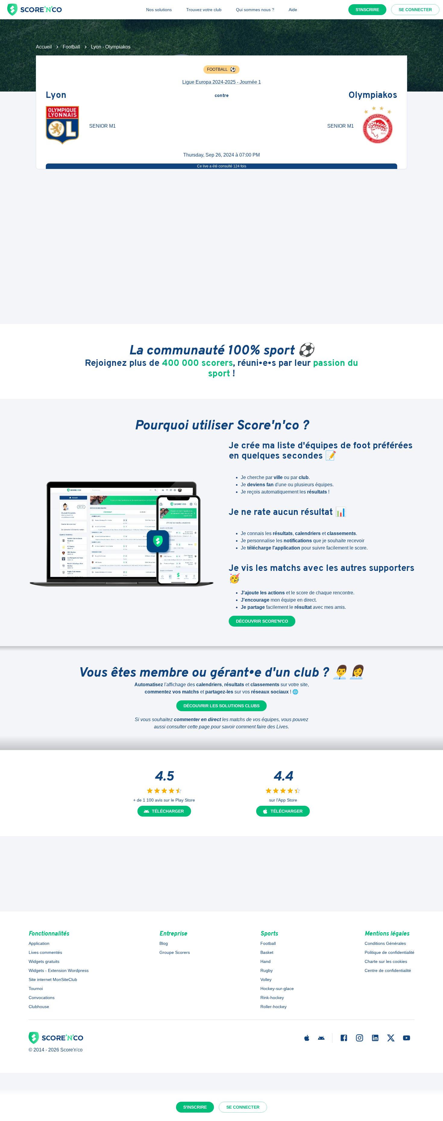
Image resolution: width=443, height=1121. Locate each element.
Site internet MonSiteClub (53, 979)
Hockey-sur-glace (277, 988)
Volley (266, 979)
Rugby (266, 970)
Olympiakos (372, 96)
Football (71, 46)
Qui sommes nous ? (255, 9)
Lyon (56, 96)
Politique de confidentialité (389, 952)
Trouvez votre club (204, 9)
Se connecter (415, 9)
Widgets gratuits (44, 961)
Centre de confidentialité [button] (388, 970)
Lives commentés (45, 952)
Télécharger (168, 811)
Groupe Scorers (174, 952)
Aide (293, 9)
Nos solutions (159, 9)
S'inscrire (367, 9)
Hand (265, 961)
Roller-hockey (273, 1006)
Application (39, 943)
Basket (266, 952)
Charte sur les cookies (386, 961)
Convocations (42, 997)
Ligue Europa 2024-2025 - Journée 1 (221, 82)
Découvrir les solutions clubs (221, 705)
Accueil (44, 46)
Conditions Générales (385, 943)
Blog (163, 943)
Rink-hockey (272, 997)
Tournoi (36, 988)
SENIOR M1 (102, 126)
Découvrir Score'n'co (262, 621)
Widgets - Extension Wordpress (59, 970)
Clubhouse (39, 1006)
